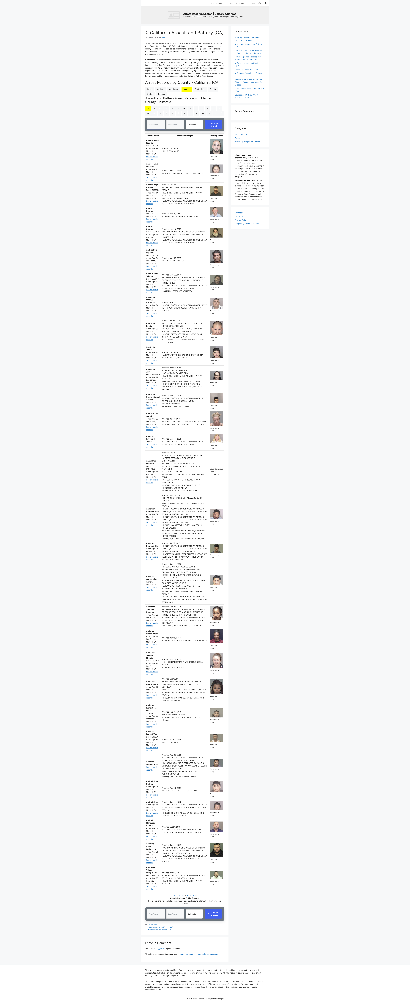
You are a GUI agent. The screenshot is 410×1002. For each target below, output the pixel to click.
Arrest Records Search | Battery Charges (209, 13)
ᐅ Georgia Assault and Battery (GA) (160, 927)
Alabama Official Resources (247, 69)
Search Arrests (214, 124)
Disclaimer (239, 216)
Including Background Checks (247, 142)
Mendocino (173, 89)
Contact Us (240, 213)
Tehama (161, 94)
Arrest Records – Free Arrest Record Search (227, 3)
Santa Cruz (199, 89)
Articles (238, 138)
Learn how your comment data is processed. (199, 954)
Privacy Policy (241, 220)
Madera (160, 89)
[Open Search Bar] (266, 3)
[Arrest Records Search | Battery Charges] (174, 15)
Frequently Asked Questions (247, 224)
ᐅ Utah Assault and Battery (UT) (159, 929)
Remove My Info (254, 3)
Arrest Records (153, 925)
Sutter (150, 94)
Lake (149, 89)
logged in (160, 949)
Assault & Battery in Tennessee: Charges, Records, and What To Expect (248, 82)
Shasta (213, 89)
